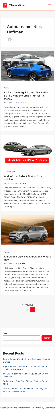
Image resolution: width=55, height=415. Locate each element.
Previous (27, 305)
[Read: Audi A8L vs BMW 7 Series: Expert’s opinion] (27, 149)
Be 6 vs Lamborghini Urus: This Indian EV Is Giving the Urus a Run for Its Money (26, 95)
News (6, 88)
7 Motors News (17, 5)
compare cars (9, 171)
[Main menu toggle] (49, 5)
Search (6, 333)
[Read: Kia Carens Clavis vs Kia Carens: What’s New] (27, 230)
